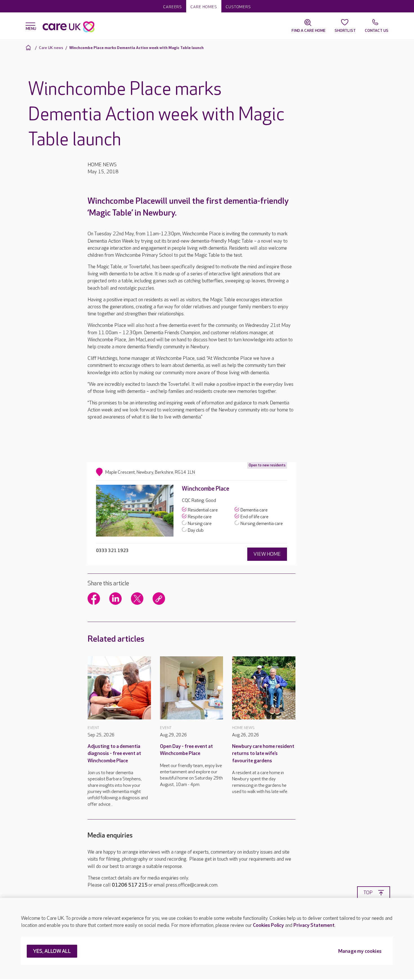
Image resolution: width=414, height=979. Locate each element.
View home (267, 554)
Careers (172, 7)
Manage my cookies (360, 951)
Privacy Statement (314, 925)
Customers (238, 7)
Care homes (203, 7)
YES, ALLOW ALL (52, 951)
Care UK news (51, 47)
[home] (29, 47)
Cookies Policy (268, 925)
